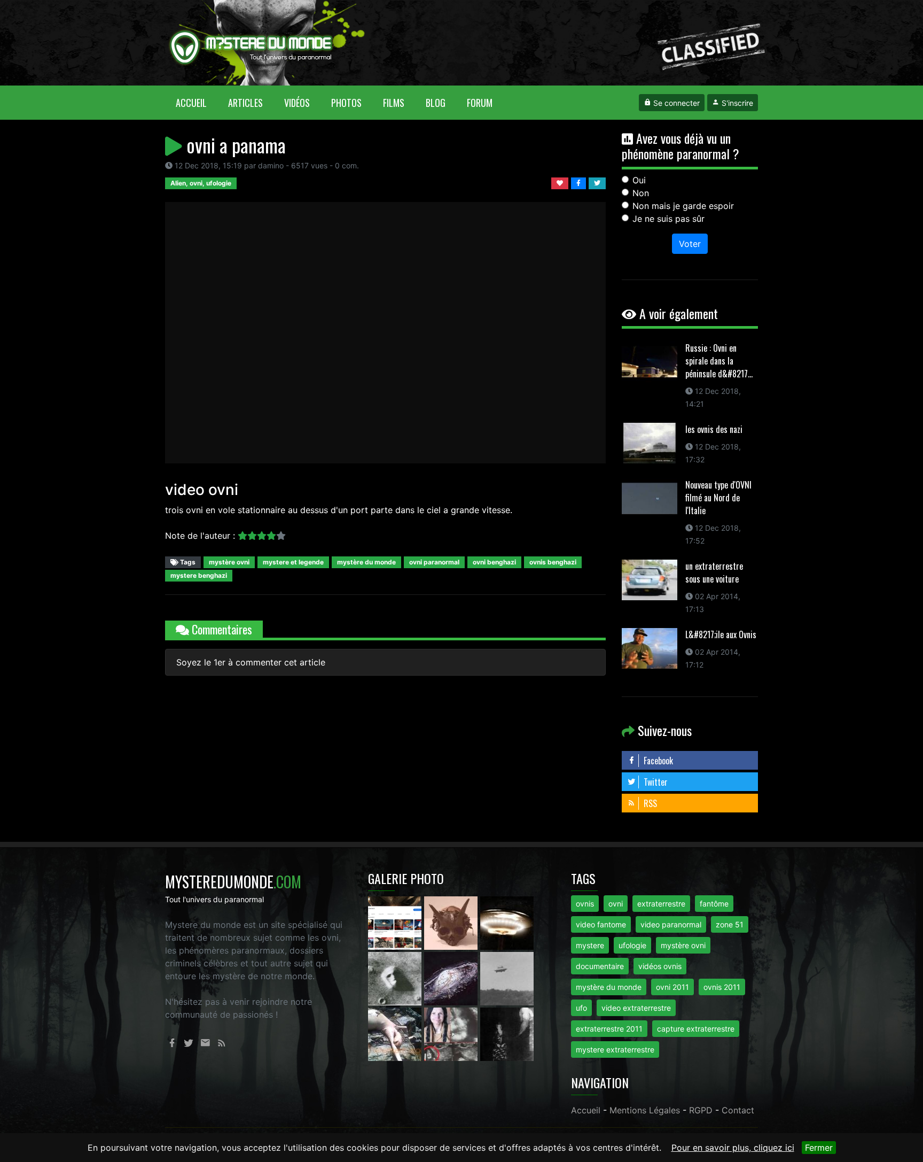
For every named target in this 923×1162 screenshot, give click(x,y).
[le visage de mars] (396, 977)
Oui (639, 180)
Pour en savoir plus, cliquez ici (732, 1147)
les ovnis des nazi (713, 429)
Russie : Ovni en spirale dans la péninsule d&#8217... (719, 361)
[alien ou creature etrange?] (396, 1033)
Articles (245, 103)
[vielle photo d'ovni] (507, 977)
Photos (346, 103)
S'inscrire (736, 102)
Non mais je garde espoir (683, 205)
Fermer (819, 1147)
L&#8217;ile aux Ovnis (720, 634)
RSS (649, 803)
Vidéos (297, 103)
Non (640, 193)
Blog (435, 103)
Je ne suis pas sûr (668, 218)
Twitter (655, 782)
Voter (690, 243)
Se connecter (675, 102)
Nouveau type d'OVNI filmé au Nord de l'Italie (718, 497)
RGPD (701, 1110)
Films (393, 103)
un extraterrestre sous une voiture (714, 572)
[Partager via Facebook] (580, 182)
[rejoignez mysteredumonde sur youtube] (396, 922)
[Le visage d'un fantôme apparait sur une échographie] (452, 1033)
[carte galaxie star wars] (452, 977)
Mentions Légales (644, 1110)
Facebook (657, 760)
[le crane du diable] (452, 922)
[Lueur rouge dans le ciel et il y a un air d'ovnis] (507, 922)
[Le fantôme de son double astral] (507, 1033)
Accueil (196, 102)
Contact (738, 1110)
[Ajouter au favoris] (561, 182)
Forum (479, 103)
